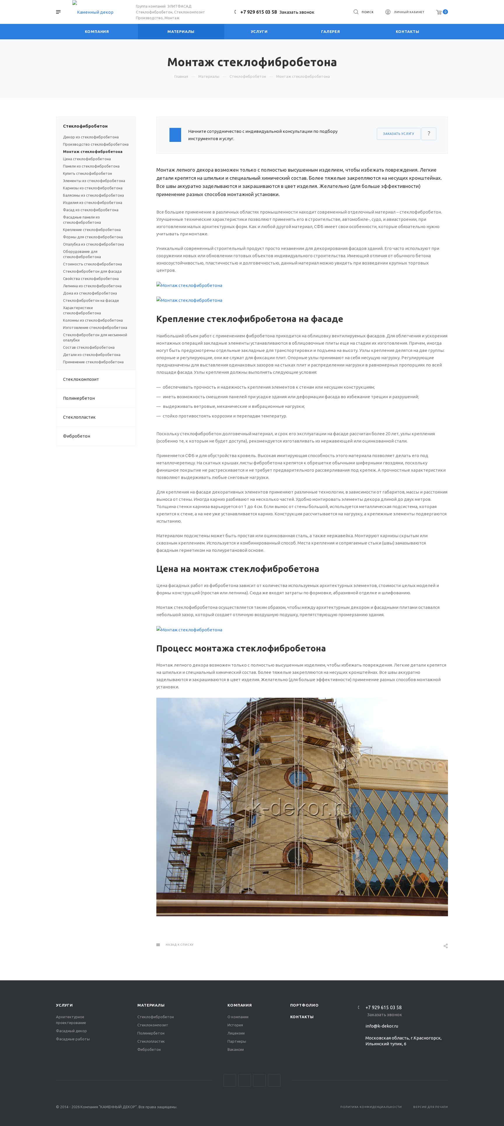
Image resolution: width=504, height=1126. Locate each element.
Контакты (302, 1017)
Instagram (229, 1080)
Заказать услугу (398, 133)
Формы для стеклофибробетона (93, 237)
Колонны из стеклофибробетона (93, 320)
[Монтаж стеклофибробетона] (302, 284)
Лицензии (236, 1033)
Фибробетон (76, 436)
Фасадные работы (73, 1039)
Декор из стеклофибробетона (91, 137)
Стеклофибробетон (85, 126)
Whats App (274, 1080)
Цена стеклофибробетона (87, 159)
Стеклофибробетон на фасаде (91, 300)
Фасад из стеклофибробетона (90, 210)
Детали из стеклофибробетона (91, 355)
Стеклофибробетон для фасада (92, 271)
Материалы (150, 1005)
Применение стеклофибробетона (93, 362)
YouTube (259, 1080)
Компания (240, 1005)
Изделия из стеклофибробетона (92, 202)
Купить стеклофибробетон (87, 173)
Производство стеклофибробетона (96, 144)
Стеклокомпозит (81, 379)
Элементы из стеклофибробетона (94, 181)
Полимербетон (79, 398)
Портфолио (304, 1005)
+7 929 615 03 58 (258, 12)
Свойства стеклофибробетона (91, 278)
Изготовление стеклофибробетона (95, 327)
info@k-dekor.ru (381, 1025)
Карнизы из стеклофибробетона (93, 188)
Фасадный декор (71, 1031)
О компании (238, 1017)
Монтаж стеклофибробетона (93, 151)
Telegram (244, 1080)
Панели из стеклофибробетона (91, 166)
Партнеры (237, 1041)
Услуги (64, 1005)
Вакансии (236, 1049)
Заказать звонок (296, 12)
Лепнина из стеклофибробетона (92, 286)
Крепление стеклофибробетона (92, 230)
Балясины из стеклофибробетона (93, 195)
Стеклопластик (79, 417)
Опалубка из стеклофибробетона (93, 244)
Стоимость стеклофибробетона (92, 264)
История (235, 1025)
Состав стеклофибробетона (89, 347)
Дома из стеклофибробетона (90, 293)
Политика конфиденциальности (371, 1107)
